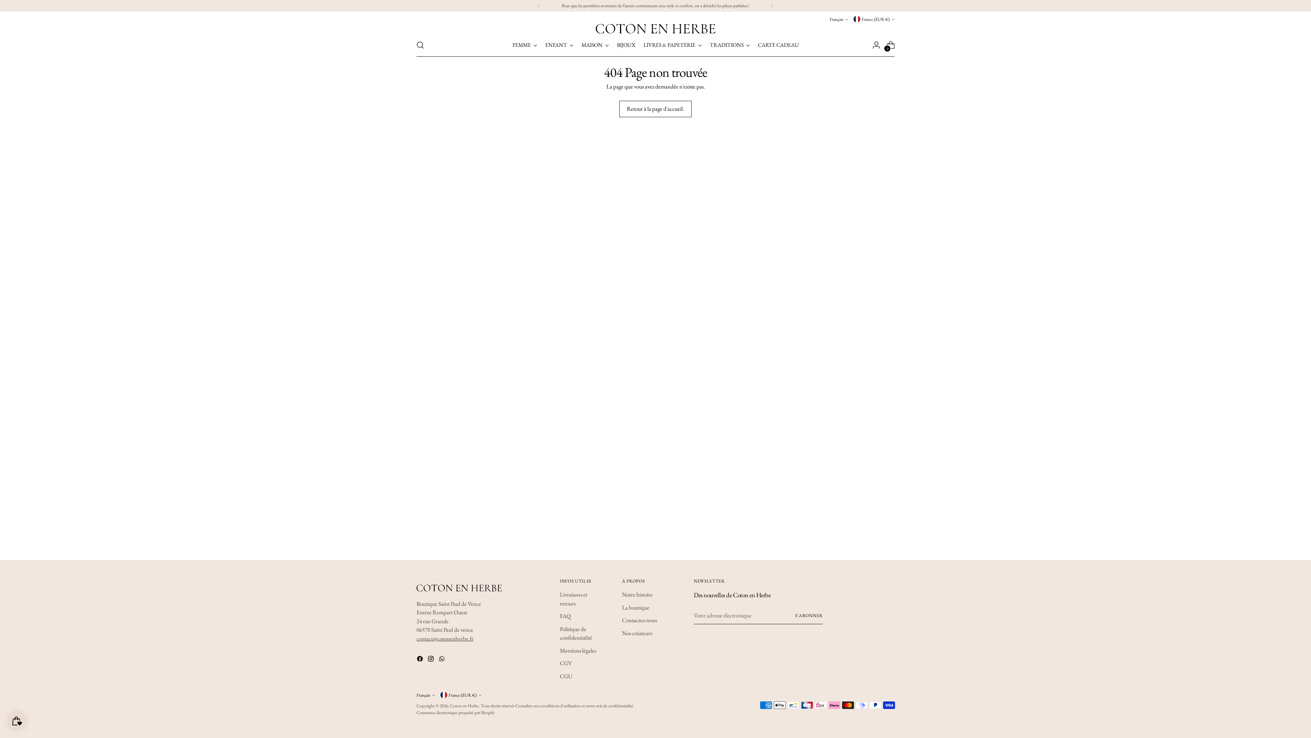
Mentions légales (578, 650)
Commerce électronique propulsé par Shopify (456, 712)
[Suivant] (772, 6)
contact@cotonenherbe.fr (445, 638)
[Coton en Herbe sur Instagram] (431, 660)
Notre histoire (637, 594)
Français (836, 19)
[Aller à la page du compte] (876, 45)
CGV (566, 663)
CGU (566, 676)
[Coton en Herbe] (655, 28)
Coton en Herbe (464, 706)
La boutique (635, 607)
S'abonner (809, 615)
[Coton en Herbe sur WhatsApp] (442, 660)
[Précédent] (538, 6)
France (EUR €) (876, 19)
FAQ (565, 616)
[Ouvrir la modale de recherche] (420, 45)
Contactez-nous (639, 620)
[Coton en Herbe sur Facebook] (421, 660)
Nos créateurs (637, 633)
